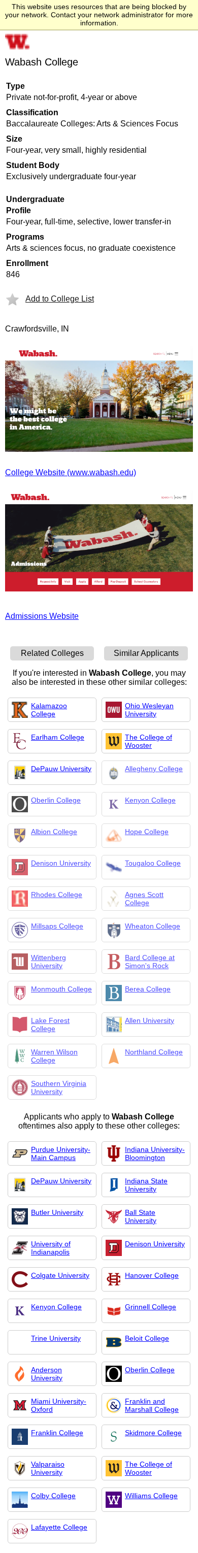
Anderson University (46, 1374)
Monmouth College (61, 989)
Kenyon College (150, 800)
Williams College (151, 1496)
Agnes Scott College (144, 898)
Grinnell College (150, 1307)
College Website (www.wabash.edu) (70, 472)
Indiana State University (146, 1185)
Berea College (148, 989)
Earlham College (57, 737)
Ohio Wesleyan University (149, 710)
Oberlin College (56, 800)
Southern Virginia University (58, 1087)
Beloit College (147, 1338)
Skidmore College (153, 1433)
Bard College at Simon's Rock (150, 961)
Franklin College (57, 1433)
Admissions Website (42, 616)
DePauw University (61, 769)
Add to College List (59, 298)
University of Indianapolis (51, 1248)
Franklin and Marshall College (152, 1405)
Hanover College (152, 1275)
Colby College (53, 1496)
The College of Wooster (148, 741)
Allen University (149, 1020)
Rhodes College (56, 894)
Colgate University (60, 1275)
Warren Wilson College (54, 1056)
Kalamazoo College (49, 710)
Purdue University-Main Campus (60, 1153)
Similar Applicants (146, 653)
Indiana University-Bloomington (155, 1153)
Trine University (56, 1338)
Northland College (154, 1052)
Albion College (54, 832)
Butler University (57, 1212)
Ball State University (140, 1216)
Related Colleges (52, 653)
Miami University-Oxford (58, 1405)
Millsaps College (57, 926)
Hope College (147, 832)
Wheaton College (152, 926)
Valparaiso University (47, 1468)
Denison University (61, 863)
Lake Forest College (50, 1024)
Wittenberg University (48, 961)
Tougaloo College (153, 863)
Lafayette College (59, 1527)
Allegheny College (154, 769)
